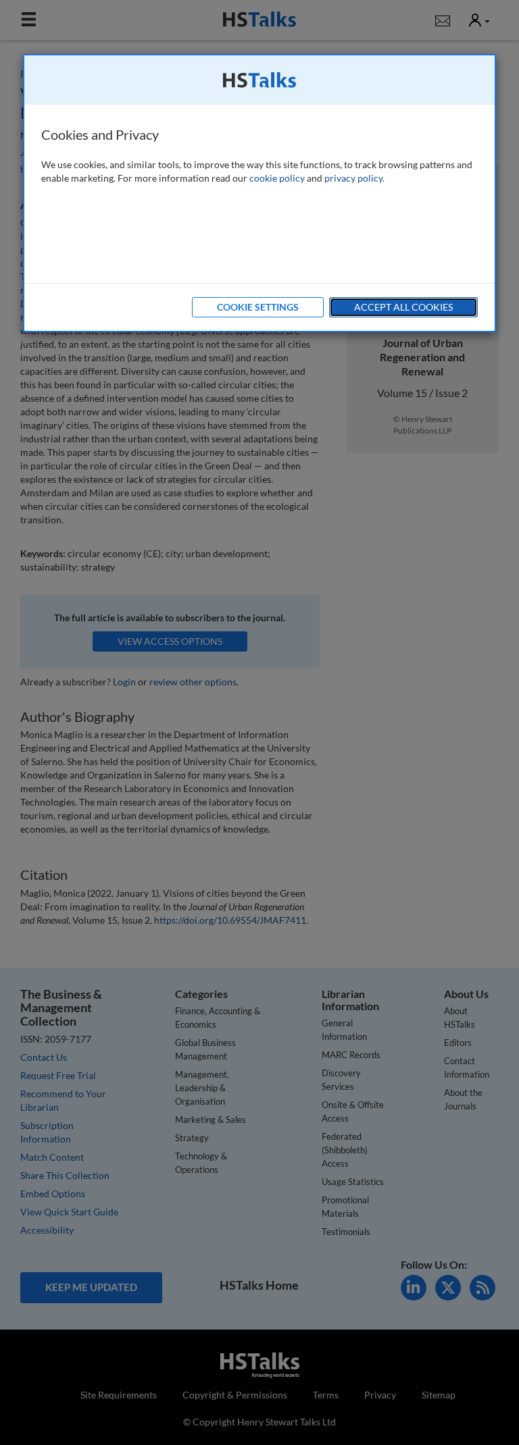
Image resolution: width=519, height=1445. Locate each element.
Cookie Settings (258, 307)
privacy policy (353, 178)
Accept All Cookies (403, 307)
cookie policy (277, 178)
